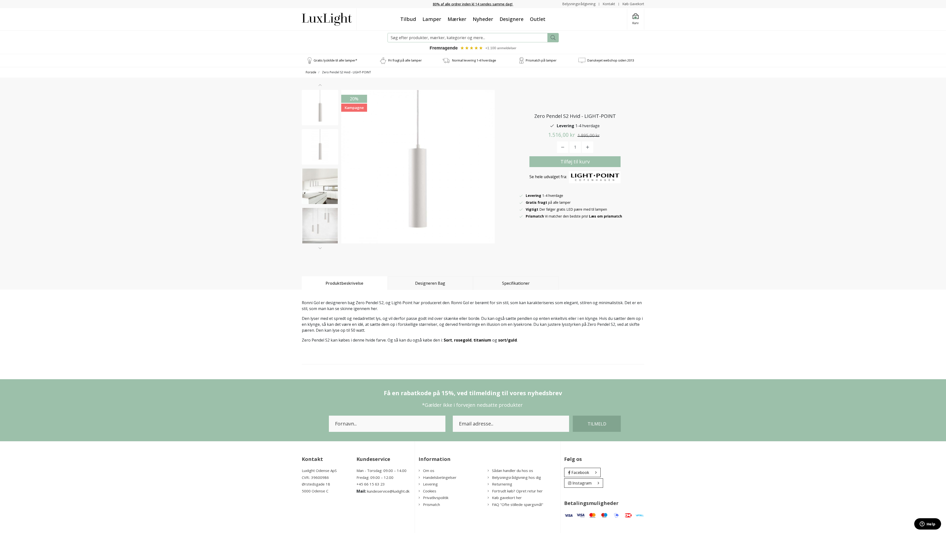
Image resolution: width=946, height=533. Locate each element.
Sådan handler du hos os (512, 470)
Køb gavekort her (507, 497)
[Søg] (553, 37)
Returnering (502, 484)
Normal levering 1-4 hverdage (474, 60)
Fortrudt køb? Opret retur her (517, 490)
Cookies (429, 490)
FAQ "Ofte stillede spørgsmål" (517, 504)
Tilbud (408, 19)
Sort (448, 340)
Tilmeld (597, 424)
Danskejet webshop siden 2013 (610, 60)
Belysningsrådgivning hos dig (516, 477)
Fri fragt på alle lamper (405, 60)
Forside (311, 72)
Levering (430, 484)
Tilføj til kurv (575, 161)
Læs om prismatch (605, 216)
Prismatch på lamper (541, 60)
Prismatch (431, 504)
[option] (320, 107)
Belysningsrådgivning (578, 3)
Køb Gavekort (633, 3)
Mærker (457, 19)
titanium (482, 340)
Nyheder (483, 19)
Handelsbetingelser (439, 477)
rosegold (463, 340)
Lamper (431, 19)
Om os (428, 470)
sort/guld (507, 340)
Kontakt (609, 3)
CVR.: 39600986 (315, 477)
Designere (512, 19)
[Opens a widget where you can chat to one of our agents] (927, 524)
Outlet (537, 19)
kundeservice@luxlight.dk (388, 491)
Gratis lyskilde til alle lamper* (335, 60)
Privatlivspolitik (435, 497)
